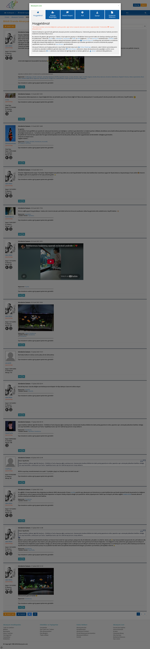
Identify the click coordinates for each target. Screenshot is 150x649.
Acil (49, 51)
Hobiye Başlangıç (85, 47)
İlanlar (93, 51)
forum (50, 38)
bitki (79, 38)
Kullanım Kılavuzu (87, 40)
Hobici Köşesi (72, 49)
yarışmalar (66, 38)
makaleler (59, 38)
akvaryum (95, 38)
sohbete (110, 38)
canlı (88, 38)
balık (73, 38)
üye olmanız (59, 44)
